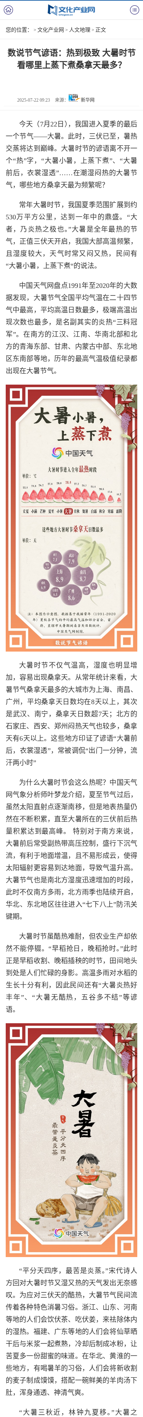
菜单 (134, 9)
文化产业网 (50, 30)
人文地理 (79, 30)
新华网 (88, 100)
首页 (8, 9)
